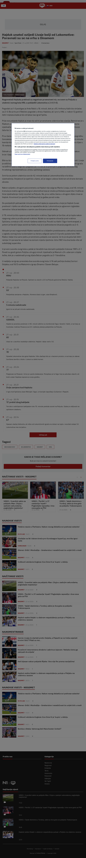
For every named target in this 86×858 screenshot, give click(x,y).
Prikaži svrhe (35, 160)
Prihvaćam (50, 160)
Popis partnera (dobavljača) (22, 154)
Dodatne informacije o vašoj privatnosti (44, 143)
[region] (43, 144)
